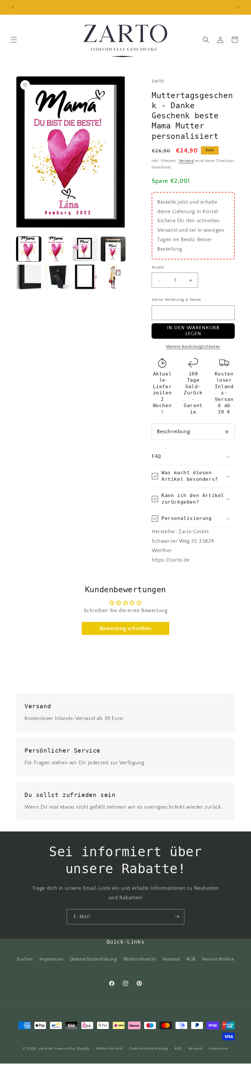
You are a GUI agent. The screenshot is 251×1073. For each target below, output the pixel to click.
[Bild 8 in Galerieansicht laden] (113, 277)
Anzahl (158, 267)
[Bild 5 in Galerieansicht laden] (28, 277)
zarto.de (46, 1049)
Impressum (51, 959)
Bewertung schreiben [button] (125, 628)
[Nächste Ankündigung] (238, 7)
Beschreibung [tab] (173, 431)
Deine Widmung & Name (176, 299)
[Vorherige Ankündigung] (13, 7)
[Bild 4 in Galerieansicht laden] (113, 249)
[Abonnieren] (177, 916)
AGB (190, 959)
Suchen (25, 959)
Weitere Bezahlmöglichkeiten (193, 347)
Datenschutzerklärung (93, 959)
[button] (14, 40)
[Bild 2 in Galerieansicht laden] (56, 249)
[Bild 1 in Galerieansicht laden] (28, 249)
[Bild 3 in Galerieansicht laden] (85, 249)
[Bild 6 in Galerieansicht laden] (56, 277)
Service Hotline (218, 959)
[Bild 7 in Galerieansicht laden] (85, 277)
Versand (186, 161)
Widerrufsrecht (139, 959)
